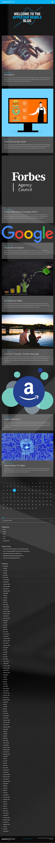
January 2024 (5, 636)
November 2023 (6, 640)
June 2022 (5, 679)
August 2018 (5, 783)
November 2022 (6, 668)
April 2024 (5, 629)
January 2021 (5, 717)
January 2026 (5, 581)
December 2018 (6, 774)
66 (39, 497)
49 (28, 493)
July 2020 (5, 731)
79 (36, 501)
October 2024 (6, 615)
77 (28, 501)
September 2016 (6, 824)
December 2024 (6, 611)
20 (25, 486)
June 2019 (5, 760)
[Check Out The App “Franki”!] (27, 112)
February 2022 (6, 688)
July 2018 (5, 785)
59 (14, 497)
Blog (5, 72)
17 (14, 486)
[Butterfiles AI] (27, 52)
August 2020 (5, 729)
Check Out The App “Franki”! (15, 142)
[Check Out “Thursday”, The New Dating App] (27, 331)
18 (18, 486)
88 (18, 504)
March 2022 (5, 686)
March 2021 (5, 713)
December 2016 (6, 817)
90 (25, 504)
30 (10, 490)
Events (4, 531)
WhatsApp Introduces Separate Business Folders (13, 555)
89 (21, 504)
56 (3, 497)
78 (32, 501)
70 (3, 501)
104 (25, 508)
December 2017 (6, 797)
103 (21, 508)
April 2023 (5, 656)
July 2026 (5, 568)
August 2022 (5, 674)
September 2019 (6, 754)
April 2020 (5, 738)
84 (3, 504)
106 (32, 508)
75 (21, 501)
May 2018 (5, 790)
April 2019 (5, 765)
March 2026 (5, 577)
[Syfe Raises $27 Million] (27, 278)
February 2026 (6, 579)
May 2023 (5, 654)
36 (32, 490)
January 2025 (5, 609)
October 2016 (6, 822)
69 (50, 497)
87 (14, 504)
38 (39, 490)
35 (28, 490)
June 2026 (5, 570)
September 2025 (6, 591)
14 (3, 486)
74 (18, 501)
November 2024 (6, 613)
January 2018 (5, 794)
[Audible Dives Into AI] (27, 390)
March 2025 (5, 604)
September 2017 (6, 799)
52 (39, 493)
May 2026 (5, 572)
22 (32, 486)
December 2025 (6, 584)
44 (10, 493)
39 (43, 490)
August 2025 (5, 593)
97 (50, 504)
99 (7, 508)
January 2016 (5, 831)
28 (3, 490)
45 (14, 493)
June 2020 (5, 733)
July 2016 (5, 826)
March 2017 (5, 810)
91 (28, 504)
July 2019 (5, 758)
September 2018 (6, 781)
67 (43, 497)
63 (28, 497)
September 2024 (6, 618)
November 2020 (6, 722)
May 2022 (5, 681)
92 (32, 504)
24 (39, 486)
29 (7, 490)
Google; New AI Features (14, 247)
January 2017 (5, 815)
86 (10, 504)
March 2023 (5, 658)
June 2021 (5, 706)
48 (25, 493)
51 (36, 493)
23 (36, 486)
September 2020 (6, 726)
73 (14, 501)
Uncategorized (6, 540)
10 (39, 483)
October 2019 (6, 751)
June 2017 (5, 803)
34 (25, 490)
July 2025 (5, 595)
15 (7, 486)
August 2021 (5, 702)
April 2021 (5, 711)
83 (50, 501)
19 (21, 486)
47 (21, 493)
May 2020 (5, 736)
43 (7, 493)
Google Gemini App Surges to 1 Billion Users (12, 553)
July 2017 (5, 801)
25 (43, 486)
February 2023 (6, 661)
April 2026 (5, 575)
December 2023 (6, 638)
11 (43, 483)
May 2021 (5, 708)
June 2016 (5, 828)
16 (10, 486)
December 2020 (6, 720)
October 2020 (6, 724)
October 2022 (6, 670)
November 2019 (6, 749)
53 (43, 493)
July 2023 (5, 649)
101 (14, 508)
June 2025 (5, 597)
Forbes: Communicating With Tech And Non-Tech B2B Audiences (16, 551)
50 (32, 493)
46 (18, 493)
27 (50, 486)
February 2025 (6, 606)
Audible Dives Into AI (12, 419)
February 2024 (6, 634)
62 (25, 497)
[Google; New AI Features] (27, 234)
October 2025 (6, 588)
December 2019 (6, 747)
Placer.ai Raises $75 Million (14, 465)
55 (50, 493)
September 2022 (6, 672)
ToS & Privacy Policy (27, 838)
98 (3, 508)
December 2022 (6, 665)
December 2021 (6, 692)
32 (18, 490)
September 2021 (6, 699)
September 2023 (6, 645)
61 (21, 497)
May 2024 (5, 627)
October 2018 (6, 779)
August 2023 (5, 647)
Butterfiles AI (9, 75)
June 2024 (5, 625)
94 (39, 504)
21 (28, 486)
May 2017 (5, 806)
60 (18, 497)
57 (7, 497)
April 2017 (5, 808)
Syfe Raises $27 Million (13, 301)
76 (25, 501)
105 (29, 508)
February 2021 (6, 715)
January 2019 (5, 772)
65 (36, 497)
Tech (11, 72)
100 (11, 508)
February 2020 (6, 742)
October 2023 (6, 643)
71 (7, 501)
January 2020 (5, 745)
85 (7, 504)
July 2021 (5, 704)
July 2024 (5, 622)
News (8, 72)
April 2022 (5, 683)
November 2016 (6, 819)
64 (32, 497)
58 (10, 497)
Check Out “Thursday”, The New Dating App (21, 354)
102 (18, 508)
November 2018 (6, 776)
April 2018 (5, 792)
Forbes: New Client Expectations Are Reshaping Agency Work (16, 548)
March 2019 (5, 767)
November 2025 (6, 586)
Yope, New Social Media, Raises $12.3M (11, 557)
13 (50, 483)
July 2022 (5, 677)
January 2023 (5, 663)
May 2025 (5, 600)
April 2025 (5, 602)
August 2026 (5, 566)
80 (39, 501)
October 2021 (6, 697)
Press (8, 209)
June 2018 (5, 788)
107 (36, 508)
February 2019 (6, 770)
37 (36, 490)
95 (43, 504)
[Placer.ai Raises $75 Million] (27, 446)
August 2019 (5, 756)
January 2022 (5, 690)
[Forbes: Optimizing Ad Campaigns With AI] (27, 181)
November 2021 (6, 695)
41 (50, 490)
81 (43, 501)
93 (36, 504)
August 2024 (5, 620)
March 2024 (5, 631)
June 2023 (5, 652)
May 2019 (5, 763)
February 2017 (6, 813)
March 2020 (5, 740)
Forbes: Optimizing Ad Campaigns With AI (20, 212)
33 (21, 490)
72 (10, 501)
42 (3, 493)
